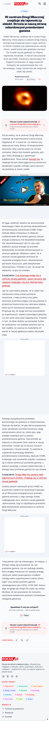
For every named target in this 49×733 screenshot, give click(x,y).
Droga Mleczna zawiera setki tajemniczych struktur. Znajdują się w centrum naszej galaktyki (24, 478)
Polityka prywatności (14, 709)
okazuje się (34, 159)
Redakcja (9, 712)
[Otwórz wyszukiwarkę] (40, 4)
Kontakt (8, 716)
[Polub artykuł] (39, 79)
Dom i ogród (37, 686)
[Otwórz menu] (44, 4)
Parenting (35, 690)
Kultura (19, 695)
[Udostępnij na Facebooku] (16, 640)
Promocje (30, 695)
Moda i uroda (10, 690)
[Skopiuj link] (27, 640)
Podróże (8, 695)
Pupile (20, 699)
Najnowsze (9, 686)
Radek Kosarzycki (22, 76)
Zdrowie (23, 690)
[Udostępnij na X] (22, 640)
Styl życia (9, 699)
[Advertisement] (24, 357)
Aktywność (23, 686)
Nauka (30, 699)
